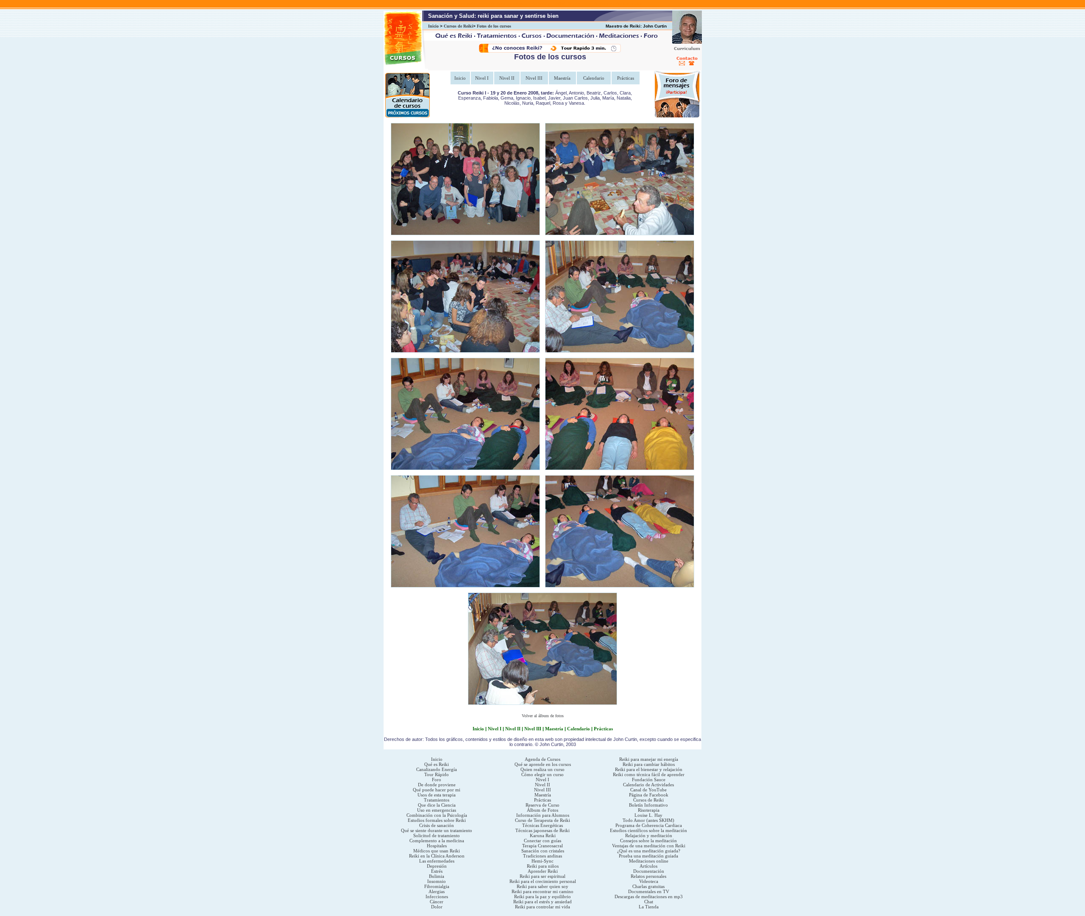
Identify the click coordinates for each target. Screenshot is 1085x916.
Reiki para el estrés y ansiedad (542, 901)
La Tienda (649, 906)
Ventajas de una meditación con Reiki (648, 845)
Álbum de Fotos (542, 810)
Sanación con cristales (542, 850)
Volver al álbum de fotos (543, 715)
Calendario (593, 78)
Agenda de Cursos (542, 759)
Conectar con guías (542, 840)
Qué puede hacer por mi (436, 789)
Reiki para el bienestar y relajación (648, 769)
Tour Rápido (436, 774)
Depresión (437, 866)
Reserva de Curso (542, 804)
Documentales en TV (648, 891)
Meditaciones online (648, 860)
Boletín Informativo (648, 804)
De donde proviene (437, 784)
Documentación (648, 871)
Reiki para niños (543, 866)
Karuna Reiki (543, 835)
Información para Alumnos (542, 815)
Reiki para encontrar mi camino (542, 891)
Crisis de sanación (436, 825)
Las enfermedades (436, 860)
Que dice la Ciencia (437, 804)
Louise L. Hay (648, 815)
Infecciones (437, 896)
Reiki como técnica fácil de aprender (648, 774)
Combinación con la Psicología (436, 815)
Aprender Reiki (543, 871)
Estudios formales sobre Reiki (437, 820)
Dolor (436, 906)
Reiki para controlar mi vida (542, 906)
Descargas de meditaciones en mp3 (649, 896)
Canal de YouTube (648, 789)
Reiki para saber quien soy (542, 886)
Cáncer (436, 901)
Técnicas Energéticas (542, 825)
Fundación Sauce (648, 779)
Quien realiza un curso (542, 769)
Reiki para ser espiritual (542, 876)
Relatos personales (648, 876)
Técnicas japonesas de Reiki (542, 830)
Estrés (436, 871)
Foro (436, 779)
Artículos (648, 866)
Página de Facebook (648, 794)
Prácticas (625, 78)
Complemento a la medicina (436, 840)
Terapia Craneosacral (542, 845)
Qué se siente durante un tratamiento (436, 830)
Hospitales (437, 845)
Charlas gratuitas (648, 886)
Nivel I (482, 78)
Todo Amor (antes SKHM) (648, 820)
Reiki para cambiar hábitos (649, 764)
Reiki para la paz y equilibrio (542, 896)
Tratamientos (436, 799)
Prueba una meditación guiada (648, 855)
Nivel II (507, 78)
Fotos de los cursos (494, 26)
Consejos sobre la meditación (648, 840)
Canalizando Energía (436, 769)
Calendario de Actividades (648, 784)
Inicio (433, 26)
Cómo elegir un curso (542, 774)
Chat (648, 901)
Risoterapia (648, 810)
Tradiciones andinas (542, 855)
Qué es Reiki (436, 764)
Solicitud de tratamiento (436, 835)
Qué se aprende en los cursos (543, 764)
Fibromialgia (436, 886)
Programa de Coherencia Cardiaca (648, 825)
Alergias (436, 891)
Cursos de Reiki (458, 26)
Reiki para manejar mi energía (648, 759)
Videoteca (648, 881)
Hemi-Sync (542, 860)
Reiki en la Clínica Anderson (437, 855)
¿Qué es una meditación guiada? (648, 850)
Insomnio (436, 881)
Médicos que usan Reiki (436, 850)
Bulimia (436, 876)
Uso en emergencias (436, 810)
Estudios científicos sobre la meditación (648, 830)
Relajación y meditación (648, 835)
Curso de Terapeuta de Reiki (542, 820)
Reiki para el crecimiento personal (542, 881)
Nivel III (534, 78)
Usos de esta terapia (436, 794)
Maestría (562, 78)
